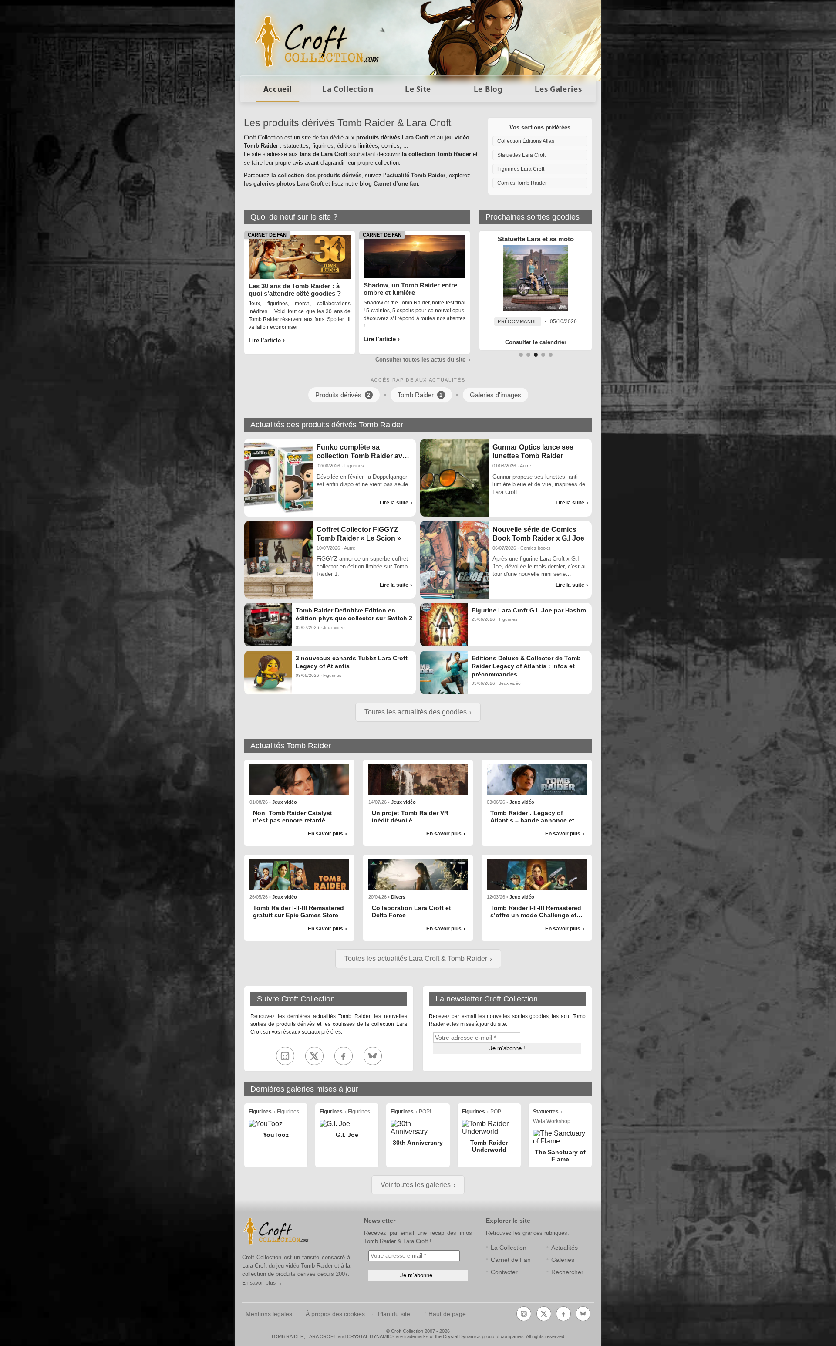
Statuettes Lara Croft (521, 155)
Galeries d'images (495, 395)
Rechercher (567, 1272)
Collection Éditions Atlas (525, 141)
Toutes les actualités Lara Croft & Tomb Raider (415, 958)
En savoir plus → (262, 1283)
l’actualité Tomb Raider (414, 175)
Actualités (564, 1248)
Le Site (418, 89)
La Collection (348, 89)
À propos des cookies (335, 1314)
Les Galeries (558, 89)
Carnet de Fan (511, 1260)
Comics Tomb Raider (522, 183)
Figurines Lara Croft (520, 169)
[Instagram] (285, 1056)
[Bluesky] (373, 1056)
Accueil (277, 89)
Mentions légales (269, 1314)
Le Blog (488, 89)
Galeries (562, 1260)
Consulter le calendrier (535, 342)
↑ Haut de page (445, 1314)
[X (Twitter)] (314, 1056)
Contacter (504, 1272)
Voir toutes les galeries (416, 1184)
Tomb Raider (420, 395)
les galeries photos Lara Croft (284, 183)
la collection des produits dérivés (316, 175)
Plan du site (394, 1314)
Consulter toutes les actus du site (420, 359)
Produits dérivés (343, 395)
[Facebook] (343, 1056)
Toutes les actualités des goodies (415, 712)
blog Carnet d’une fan (389, 183)
